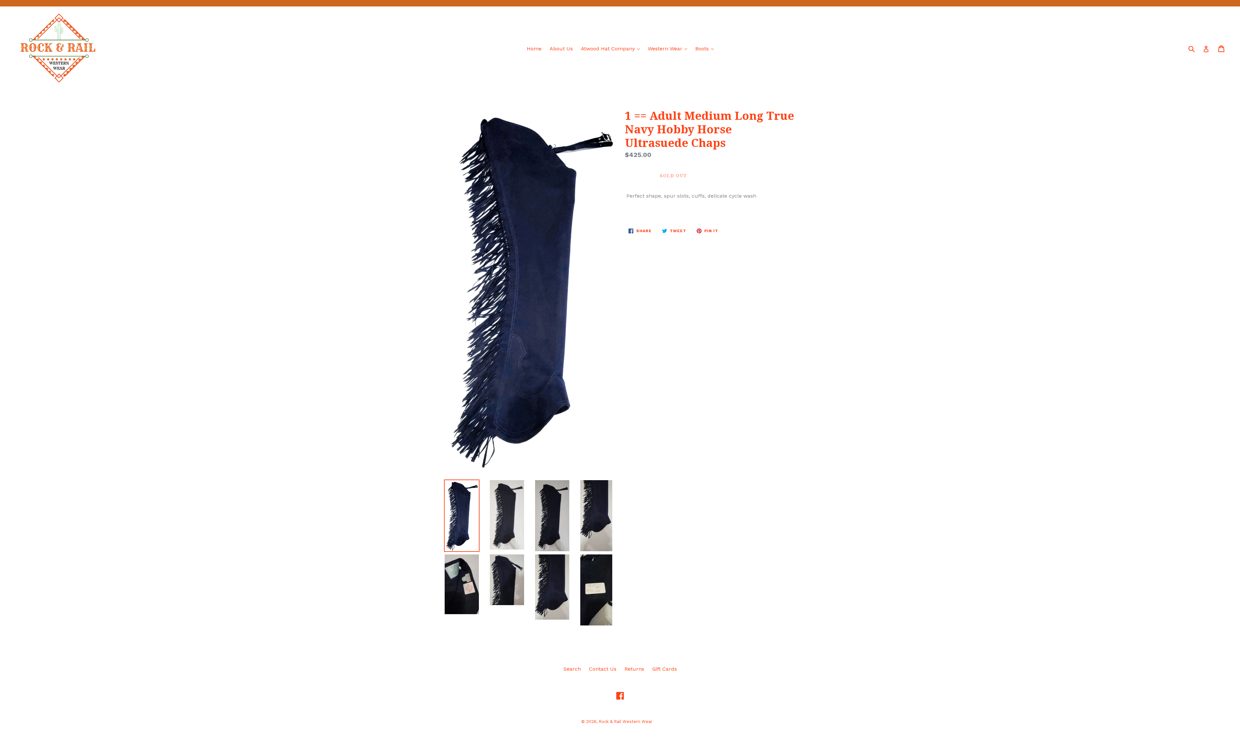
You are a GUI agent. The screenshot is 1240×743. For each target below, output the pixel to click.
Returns (634, 669)
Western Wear (669, 48)
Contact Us (602, 669)
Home (534, 49)
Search (572, 669)
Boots (706, 48)
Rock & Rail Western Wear (625, 721)
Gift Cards (664, 669)
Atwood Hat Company (612, 48)
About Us (561, 49)
